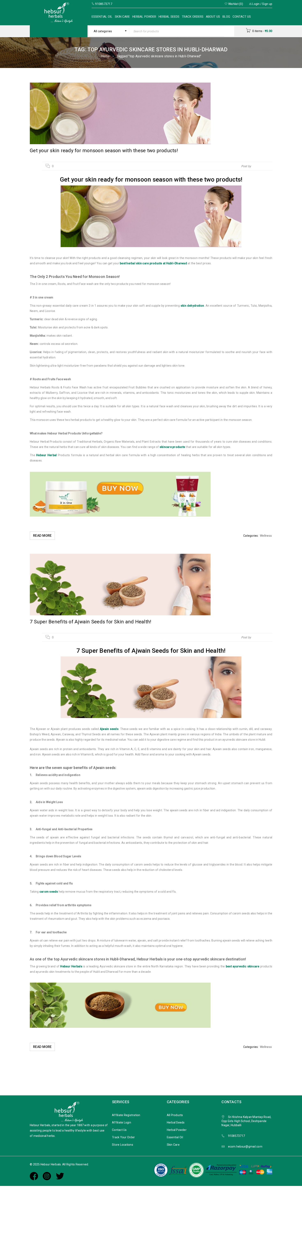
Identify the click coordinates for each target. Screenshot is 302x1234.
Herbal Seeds (169, 16)
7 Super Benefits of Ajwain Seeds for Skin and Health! (90, 622)
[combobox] (109, 31)
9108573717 (236, 1135)
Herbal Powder (144, 16)
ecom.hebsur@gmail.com (245, 1146)
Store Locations (122, 1144)
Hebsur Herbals (262, 166)
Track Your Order (123, 1137)
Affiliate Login (121, 1122)
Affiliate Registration (126, 1115)
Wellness (266, 535)
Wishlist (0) (235, 4)
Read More (42, 536)
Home (105, 56)
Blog (226, 16)
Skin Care (122, 16)
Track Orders (192, 16)
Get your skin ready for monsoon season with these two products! (104, 150)
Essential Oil (102, 16)
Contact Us (242, 16)
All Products (175, 1115)
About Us (213, 16)
